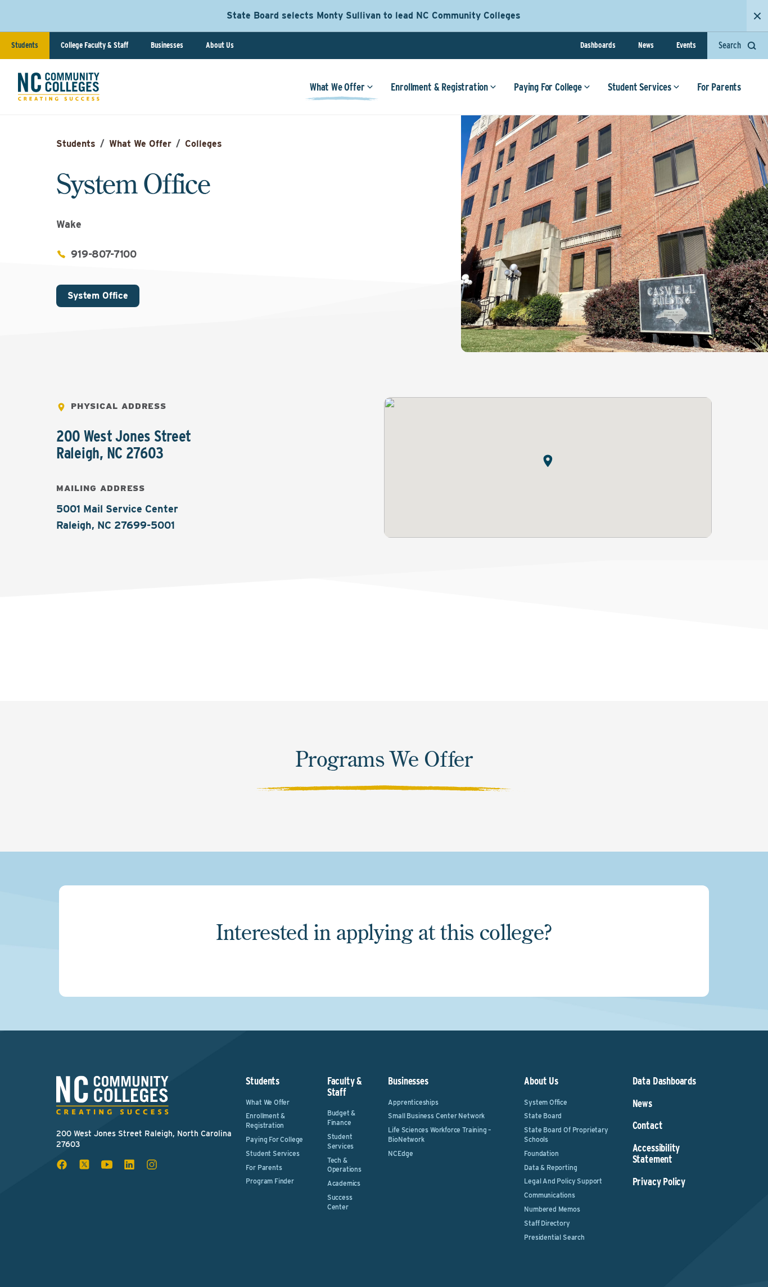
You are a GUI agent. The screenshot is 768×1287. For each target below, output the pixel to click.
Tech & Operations (344, 1165)
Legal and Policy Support (563, 1181)
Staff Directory (547, 1223)
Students (24, 45)
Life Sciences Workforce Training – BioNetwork (439, 1135)
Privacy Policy (659, 1181)
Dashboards (598, 45)
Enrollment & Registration (440, 87)
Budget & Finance (341, 1118)
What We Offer (337, 87)
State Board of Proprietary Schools (566, 1135)
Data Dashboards (664, 1081)
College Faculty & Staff (94, 45)
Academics (343, 1183)
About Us (220, 45)
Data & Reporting (550, 1167)
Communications (549, 1195)
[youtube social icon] (106, 1164)
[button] (548, 460)
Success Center (340, 1202)
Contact (648, 1125)
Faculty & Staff (344, 1086)
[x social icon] (84, 1164)
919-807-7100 (104, 254)
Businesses (167, 45)
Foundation (541, 1153)
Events (686, 45)
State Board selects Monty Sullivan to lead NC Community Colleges (374, 15)
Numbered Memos (552, 1209)
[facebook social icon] (61, 1164)
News (646, 45)
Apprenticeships (413, 1102)
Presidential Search (554, 1237)
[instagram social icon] (151, 1164)
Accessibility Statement (656, 1153)
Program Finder (269, 1181)
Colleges (203, 143)
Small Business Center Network (436, 1116)
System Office (97, 295)
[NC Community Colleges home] (59, 87)
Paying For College (548, 87)
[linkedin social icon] (129, 1164)
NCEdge (400, 1153)
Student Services (639, 87)
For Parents (719, 87)
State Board (543, 1116)
